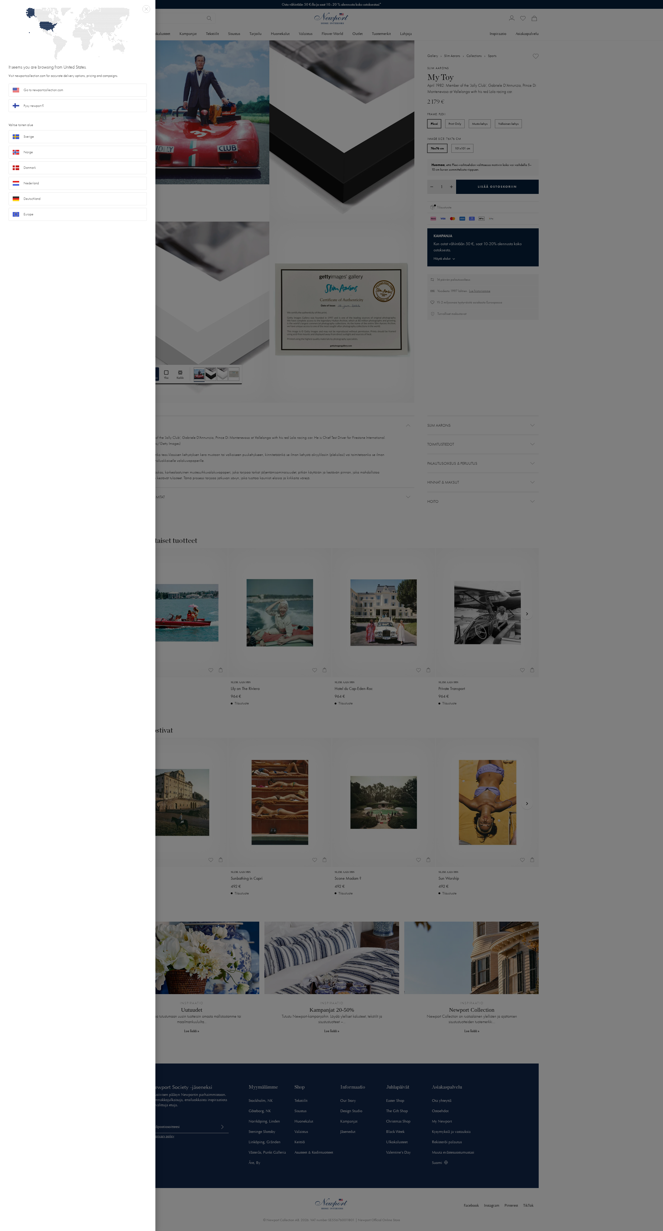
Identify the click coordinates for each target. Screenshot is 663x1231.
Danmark (30, 167)
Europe (28, 214)
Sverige (29, 136)
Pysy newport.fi (34, 106)
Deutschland (32, 198)
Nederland (31, 183)
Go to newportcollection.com (43, 90)
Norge (28, 152)
